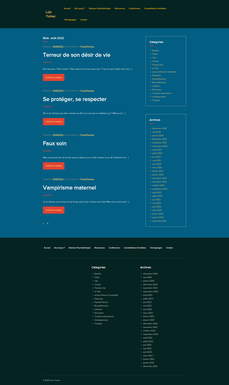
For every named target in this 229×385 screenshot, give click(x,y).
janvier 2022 (158, 217)
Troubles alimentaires (162, 93)
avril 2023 (156, 164)
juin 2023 (156, 157)
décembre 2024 (159, 128)
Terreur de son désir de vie (76, 55)
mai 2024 (156, 132)
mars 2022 (157, 210)
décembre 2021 (159, 221)
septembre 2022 (159, 189)
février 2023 (157, 171)
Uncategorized (159, 97)
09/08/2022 (58, 46)
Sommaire (156, 90)
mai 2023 (156, 160)
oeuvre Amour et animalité (164, 72)
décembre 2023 (159, 139)
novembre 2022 (159, 182)
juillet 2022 (157, 196)
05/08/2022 (58, 91)
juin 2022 (156, 199)
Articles (155, 50)
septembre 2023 (159, 146)
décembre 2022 (159, 178)
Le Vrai (155, 68)
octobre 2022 (158, 185)
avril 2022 (156, 207)
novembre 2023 (159, 142)
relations (156, 86)
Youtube (156, 100)
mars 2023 (157, 167)
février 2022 (157, 214)
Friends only (157, 65)
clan (154, 57)
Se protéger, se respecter (75, 99)
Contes (155, 61)
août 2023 (156, 150)
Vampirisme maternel (69, 187)
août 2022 (156, 192)
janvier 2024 (157, 135)
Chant (154, 54)
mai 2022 (156, 203)
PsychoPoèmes (87, 46)
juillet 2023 (157, 153)
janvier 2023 (157, 175)
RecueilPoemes (159, 82)
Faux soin (55, 143)
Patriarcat (156, 75)
